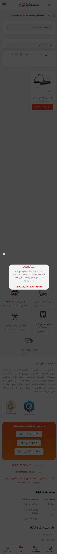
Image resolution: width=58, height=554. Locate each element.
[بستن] (4, 254)
